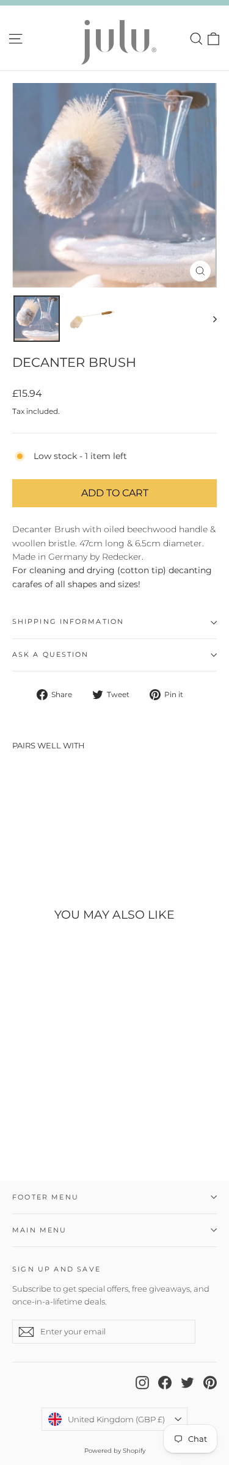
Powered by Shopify (114, 1451)
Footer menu (45, 1197)
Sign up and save (56, 1269)
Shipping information (68, 622)
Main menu (39, 1230)
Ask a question (50, 655)
